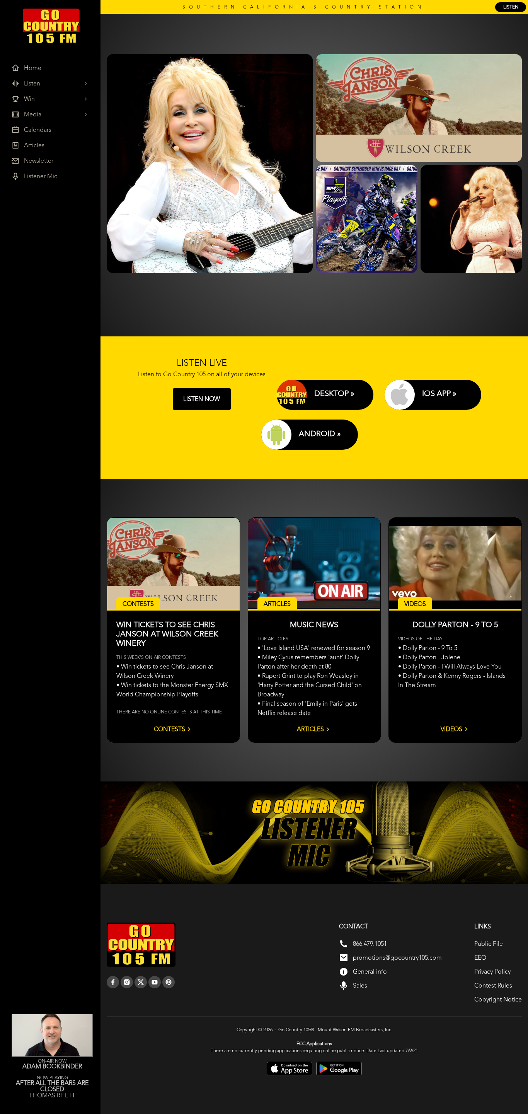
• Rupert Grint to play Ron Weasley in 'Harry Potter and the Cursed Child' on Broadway (309, 685)
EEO (480, 957)
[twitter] (141, 982)
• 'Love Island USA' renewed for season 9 (313, 648)
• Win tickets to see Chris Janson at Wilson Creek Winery (164, 671)
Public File (488, 943)
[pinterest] (168, 982)
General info (370, 971)
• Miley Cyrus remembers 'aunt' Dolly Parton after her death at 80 (308, 661)
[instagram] (127, 982)
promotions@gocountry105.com (397, 957)
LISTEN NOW (201, 399)
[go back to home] (141, 945)
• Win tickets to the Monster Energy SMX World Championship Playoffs (172, 689)
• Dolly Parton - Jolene (429, 657)
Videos (451, 729)
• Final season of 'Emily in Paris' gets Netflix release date (307, 708)
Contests (169, 729)
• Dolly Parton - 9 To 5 (427, 648)
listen (510, 7)
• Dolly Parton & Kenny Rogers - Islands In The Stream (452, 680)
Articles (310, 729)
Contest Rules (493, 985)
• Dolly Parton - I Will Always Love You (450, 666)
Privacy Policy (492, 971)
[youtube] (154, 982)
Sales (360, 985)
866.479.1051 (370, 943)
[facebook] (113, 982)
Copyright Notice (498, 999)
